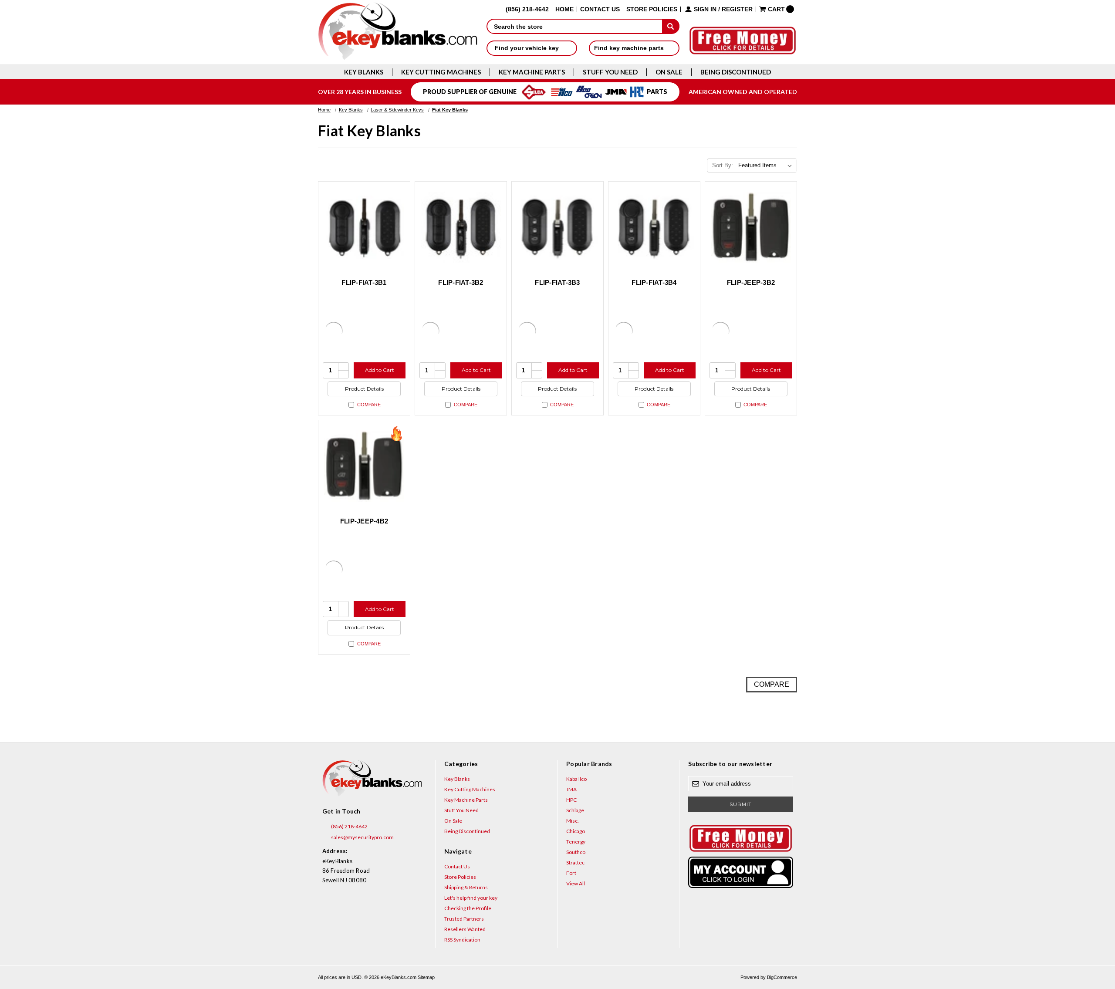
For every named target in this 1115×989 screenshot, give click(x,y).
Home (564, 9)
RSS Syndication (462, 939)
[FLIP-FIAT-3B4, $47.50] (654, 227)
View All (575, 883)
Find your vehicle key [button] (528, 47)
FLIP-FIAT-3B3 (557, 282)
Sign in (705, 9)
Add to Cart (379, 370)
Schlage (575, 810)
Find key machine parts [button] (630, 47)
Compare (369, 404)
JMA (571, 789)
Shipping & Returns (466, 887)
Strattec (575, 862)
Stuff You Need (610, 72)
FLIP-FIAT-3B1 (363, 282)
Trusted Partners (464, 918)
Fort (571, 873)
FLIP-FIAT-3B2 (460, 282)
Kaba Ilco (576, 779)
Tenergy (575, 841)
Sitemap (426, 977)
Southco (575, 852)
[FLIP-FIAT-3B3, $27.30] (557, 227)
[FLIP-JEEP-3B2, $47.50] (751, 227)
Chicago (575, 831)
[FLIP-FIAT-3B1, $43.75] (364, 227)
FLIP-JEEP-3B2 (751, 282)
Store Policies (651, 9)
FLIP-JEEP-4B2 (364, 521)
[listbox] (767, 165)
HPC (571, 800)
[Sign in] (740, 872)
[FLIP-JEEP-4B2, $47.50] (364, 466)
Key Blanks (363, 72)
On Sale (669, 72)
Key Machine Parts (532, 72)
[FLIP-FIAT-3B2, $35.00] (461, 227)
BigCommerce (782, 977)
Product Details (364, 388)
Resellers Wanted (465, 929)
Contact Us (600, 9)
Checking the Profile (467, 908)
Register (737, 9)
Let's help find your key (470, 897)
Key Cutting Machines (441, 72)
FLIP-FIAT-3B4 (654, 282)
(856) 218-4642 (349, 826)
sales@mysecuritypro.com (362, 837)
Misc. (572, 820)
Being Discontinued (735, 72)
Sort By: (722, 165)
